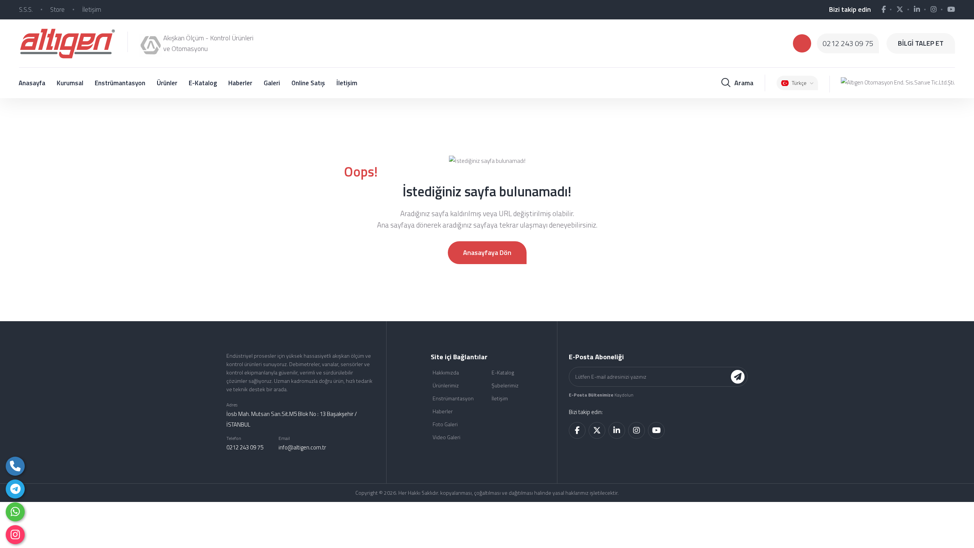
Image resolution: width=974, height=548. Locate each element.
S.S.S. (26, 9)
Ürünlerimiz (446, 385)
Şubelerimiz (505, 385)
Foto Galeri (445, 424)
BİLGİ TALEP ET (921, 43)
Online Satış (308, 83)
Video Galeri (446, 437)
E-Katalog (203, 83)
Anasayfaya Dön (487, 252)
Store (57, 9)
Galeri (272, 83)
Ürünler (167, 83)
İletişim (91, 9)
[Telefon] (15, 466)
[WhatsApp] (15, 511)
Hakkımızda (446, 372)
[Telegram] (15, 489)
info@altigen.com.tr (302, 447)
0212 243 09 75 (848, 43)
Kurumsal (70, 83)
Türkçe (799, 83)
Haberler (240, 83)
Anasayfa (32, 83)
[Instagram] (15, 534)
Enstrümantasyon (120, 83)
